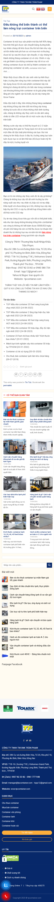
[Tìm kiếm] (33, 9)
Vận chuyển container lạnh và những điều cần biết (30, 646)
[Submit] (49, 565)
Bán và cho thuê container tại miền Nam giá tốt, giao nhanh (29, 578)
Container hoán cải (10, 825)
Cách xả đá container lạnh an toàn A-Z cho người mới (29, 638)
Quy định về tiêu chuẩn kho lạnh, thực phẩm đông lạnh (29, 587)
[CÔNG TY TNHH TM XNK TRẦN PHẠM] (15, 9)
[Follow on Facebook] (24, 741)
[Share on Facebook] (21, 375)
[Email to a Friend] (30, 375)
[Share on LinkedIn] (40, 375)
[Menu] (50, 9)
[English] (43, 9)
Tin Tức (6, 21)
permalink (7, 385)
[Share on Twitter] (25, 375)
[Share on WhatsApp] (16, 375)
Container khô (8, 821)
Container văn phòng (11, 812)
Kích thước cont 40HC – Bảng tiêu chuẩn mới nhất (30, 655)
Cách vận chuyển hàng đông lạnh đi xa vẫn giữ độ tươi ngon (31, 596)
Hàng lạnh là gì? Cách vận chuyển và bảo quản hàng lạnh (31, 621)
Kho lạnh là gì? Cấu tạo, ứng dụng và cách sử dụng (30, 604)
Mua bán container (10, 807)
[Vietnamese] (38, 9)
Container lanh (8, 816)
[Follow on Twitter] (27, 741)
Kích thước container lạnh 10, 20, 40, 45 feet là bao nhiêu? (31, 630)
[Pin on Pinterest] (35, 375)
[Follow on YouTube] (30, 741)
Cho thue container (10, 803)
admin (28, 36)
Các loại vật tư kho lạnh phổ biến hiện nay (28, 611)
